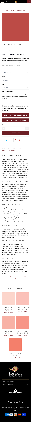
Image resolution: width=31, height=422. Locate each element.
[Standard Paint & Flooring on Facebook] (8, 402)
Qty (3, 125)
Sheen (3, 76)
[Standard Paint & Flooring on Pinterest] (14, 402)
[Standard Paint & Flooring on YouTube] (11, 402)
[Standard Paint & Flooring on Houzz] (20, 402)
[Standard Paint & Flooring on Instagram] (17, 402)
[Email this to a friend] (24, 140)
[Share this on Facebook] (11, 140)
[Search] (25, 1)
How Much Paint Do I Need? (9, 150)
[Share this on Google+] (19, 140)
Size (3, 84)
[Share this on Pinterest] (15, 140)
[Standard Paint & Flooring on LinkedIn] (22, 402)
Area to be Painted (15, 95)
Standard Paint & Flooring (12, 407)
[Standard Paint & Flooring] (15, 1)
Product (4, 69)
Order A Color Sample (15, 120)
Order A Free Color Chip (15, 115)
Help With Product (7, 148)
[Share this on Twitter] (6, 140)
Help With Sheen (17, 148)
